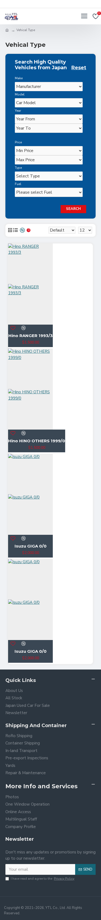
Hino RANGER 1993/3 (30, 335)
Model (20, 94)
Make (19, 78)
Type (18, 168)
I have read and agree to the (42, 878)
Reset (78, 68)
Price (18, 142)
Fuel (18, 184)
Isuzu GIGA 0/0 (31, 546)
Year (18, 110)
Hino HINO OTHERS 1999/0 (36, 440)
